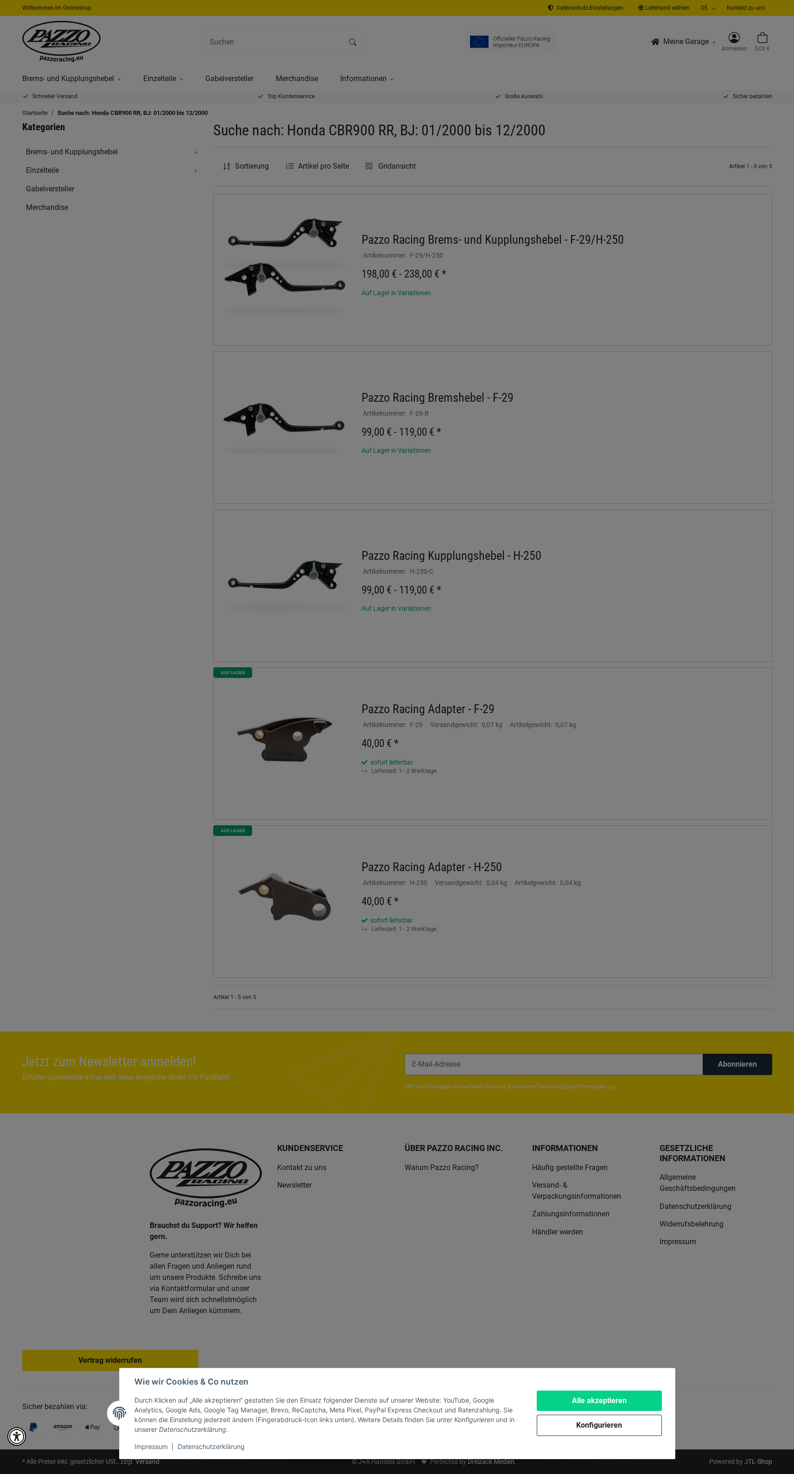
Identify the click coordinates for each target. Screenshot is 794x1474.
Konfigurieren (599, 1425)
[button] (16, 1436)
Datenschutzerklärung (211, 1446)
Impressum (151, 1446)
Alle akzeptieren (599, 1400)
